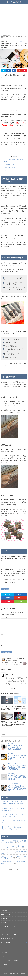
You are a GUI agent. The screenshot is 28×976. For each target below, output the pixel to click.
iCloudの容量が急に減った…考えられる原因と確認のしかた (13, 809)
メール (3, 640)
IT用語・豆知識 (6, 589)
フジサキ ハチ (9, 674)
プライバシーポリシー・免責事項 (9, 960)
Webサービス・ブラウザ (8, 934)
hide (15, 156)
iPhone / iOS (5, 914)
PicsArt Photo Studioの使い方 (12, 164)
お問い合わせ (4, 956)
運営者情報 (4, 964)
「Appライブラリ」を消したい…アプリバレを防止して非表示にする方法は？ (13, 815)
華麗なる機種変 (13, 973)
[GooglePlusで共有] (19, 70)
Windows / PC (6, 922)
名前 (3, 634)
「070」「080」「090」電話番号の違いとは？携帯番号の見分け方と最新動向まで (13, 802)
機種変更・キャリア (7, 938)
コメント (4, 617)
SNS (3, 930)
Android (4, 918)
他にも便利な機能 (9, 167)
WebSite (14, 688)
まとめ (6, 170)
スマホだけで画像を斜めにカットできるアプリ (14, 160)
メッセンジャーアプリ (8, 926)
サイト (2, 645)
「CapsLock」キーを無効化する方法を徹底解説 (13, 821)
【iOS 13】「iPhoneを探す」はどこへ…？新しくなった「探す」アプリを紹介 (13, 828)
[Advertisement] (14, 20)
